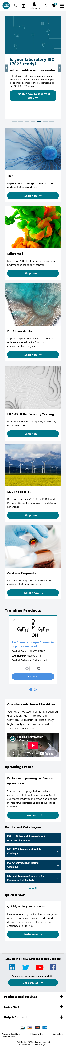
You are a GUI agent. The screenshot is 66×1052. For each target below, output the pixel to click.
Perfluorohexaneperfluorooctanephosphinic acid (33, 644)
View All (33, 888)
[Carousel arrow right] (59, 68)
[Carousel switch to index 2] (20, 121)
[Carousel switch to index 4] (33, 121)
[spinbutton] (32, 668)
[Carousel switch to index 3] (27, 121)
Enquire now (31, 593)
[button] (39, 668)
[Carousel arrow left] (6, 68)
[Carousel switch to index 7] (51, 121)
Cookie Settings (8, 1036)
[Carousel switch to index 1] (14, 121)
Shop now (30, 196)
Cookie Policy (58, 1034)
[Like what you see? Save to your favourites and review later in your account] (45, 5)
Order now (31, 934)
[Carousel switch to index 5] (39, 121)
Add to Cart (33, 676)
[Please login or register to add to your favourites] (13, 619)
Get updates (31, 982)
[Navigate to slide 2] (35, 689)
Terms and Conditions (11, 1034)
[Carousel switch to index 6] (45, 121)
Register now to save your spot (33, 95)
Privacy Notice (36, 1034)
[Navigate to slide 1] (30, 689)
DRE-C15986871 (36, 651)
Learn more (30, 815)
